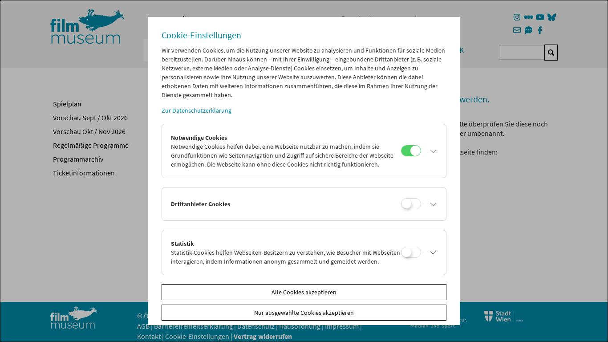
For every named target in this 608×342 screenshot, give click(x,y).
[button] (431, 151)
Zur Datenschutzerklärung (196, 110)
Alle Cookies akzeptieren (304, 292)
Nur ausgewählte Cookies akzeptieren (304, 313)
